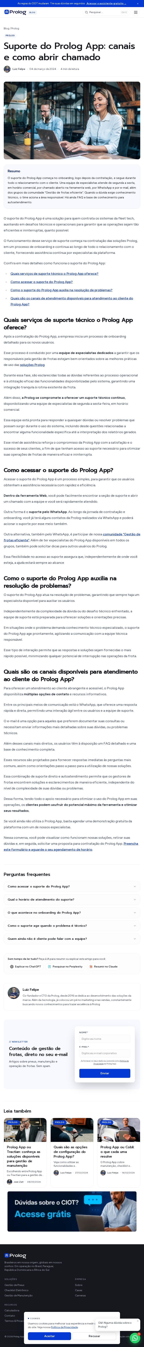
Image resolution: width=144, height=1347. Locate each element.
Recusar (94, 1336)
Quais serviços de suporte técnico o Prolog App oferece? (54, 274)
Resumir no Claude (106, 966)
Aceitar (49, 1336)
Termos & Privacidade (17, 1321)
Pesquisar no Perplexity (67, 966)
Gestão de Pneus (14, 1285)
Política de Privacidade (64, 1327)
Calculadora (11, 1310)
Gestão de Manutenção (18, 1295)
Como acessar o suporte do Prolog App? (41, 282)
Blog (6, 28)
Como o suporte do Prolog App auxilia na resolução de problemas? (61, 290)
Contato (9, 1315)
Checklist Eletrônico (16, 1290)
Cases (78, 1290)
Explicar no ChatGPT (28, 966)
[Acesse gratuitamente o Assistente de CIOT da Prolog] (72, 1211)
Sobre (78, 1285)
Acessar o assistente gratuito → (106, 3)
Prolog (15, 28)
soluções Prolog (32, 365)
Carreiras (80, 1295)
